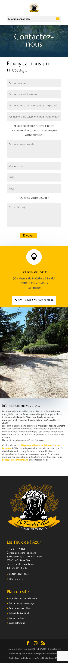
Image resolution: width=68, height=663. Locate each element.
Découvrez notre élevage (21, 603)
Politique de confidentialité (15, 459)
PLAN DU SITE (16, 578)
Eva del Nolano (16, 617)
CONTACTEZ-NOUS (18, 573)
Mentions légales (17, 653)
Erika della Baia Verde (19, 613)
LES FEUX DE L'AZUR (37, 649)
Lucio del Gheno (17, 622)
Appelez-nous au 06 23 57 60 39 (35, 300)
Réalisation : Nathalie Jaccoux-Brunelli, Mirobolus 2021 (34, 658)
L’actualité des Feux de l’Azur (23, 598)
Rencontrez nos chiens (20, 608)
